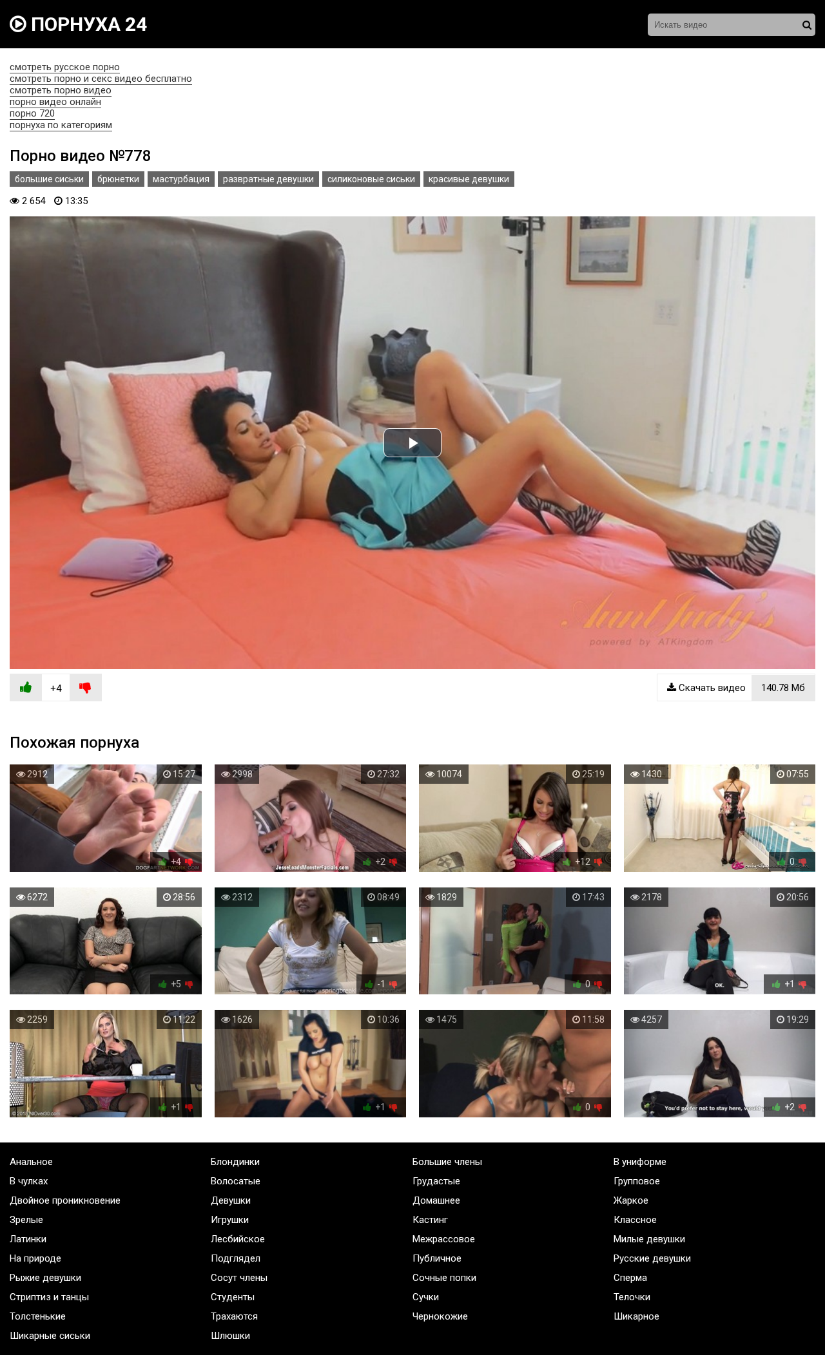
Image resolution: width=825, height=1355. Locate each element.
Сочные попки (444, 1278)
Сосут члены (239, 1278)
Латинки (28, 1239)
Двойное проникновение (65, 1200)
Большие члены (447, 1162)
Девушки (231, 1200)
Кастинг (430, 1220)
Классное (635, 1220)
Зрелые (26, 1220)
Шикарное (636, 1316)
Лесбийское (238, 1239)
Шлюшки (230, 1335)
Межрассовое (443, 1239)
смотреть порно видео (61, 90)
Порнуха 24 (86, 24)
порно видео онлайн (55, 102)
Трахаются (234, 1316)
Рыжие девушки (45, 1278)
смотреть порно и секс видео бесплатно (101, 78)
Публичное (436, 1258)
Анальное (31, 1162)
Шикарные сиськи (50, 1335)
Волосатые (235, 1181)
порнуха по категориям (61, 125)
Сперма (630, 1278)
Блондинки (235, 1162)
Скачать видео (740, 688)
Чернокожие (440, 1316)
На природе (35, 1258)
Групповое (637, 1181)
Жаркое (631, 1200)
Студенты (233, 1297)
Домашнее (436, 1200)
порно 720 (32, 113)
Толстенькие (38, 1316)
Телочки (632, 1297)
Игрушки (230, 1220)
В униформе (640, 1162)
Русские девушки (652, 1258)
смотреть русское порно (65, 67)
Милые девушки (649, 1239)
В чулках (29, 1181)
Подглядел (235, 1258)
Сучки (425, 1297)
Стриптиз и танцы (49, 1297)
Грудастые (436, 1181)
